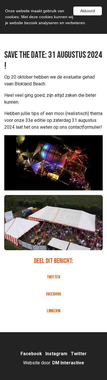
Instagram (56, 353)
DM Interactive (68, 362)
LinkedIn (53, 311)
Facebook (53, 294)
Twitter (53, 277)
